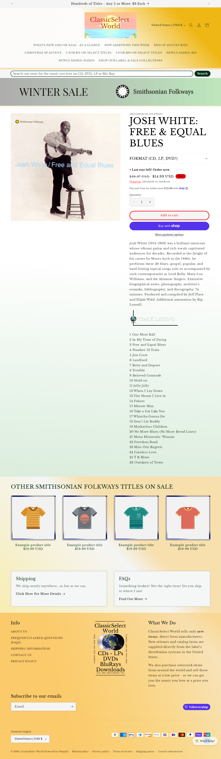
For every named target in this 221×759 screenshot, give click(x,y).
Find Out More (131, 599)
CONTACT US (21, 655)
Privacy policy (100, 751)
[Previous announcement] (12, 3)
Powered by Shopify (56, 751)
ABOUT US (19, 631)
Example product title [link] (33, 545)
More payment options (169, 234)
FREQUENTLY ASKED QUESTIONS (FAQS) (37, 640)
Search (202, 73)
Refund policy (80, 751)
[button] (191, 25)
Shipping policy (145, 751)
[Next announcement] (209, 3)
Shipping (135, 181)
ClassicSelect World (32, 751)
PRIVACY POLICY (24, 661)
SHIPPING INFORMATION (30, 648)
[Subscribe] (72, 706)
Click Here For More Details (38, 594)
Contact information (170, 751)
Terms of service (122, 751)
